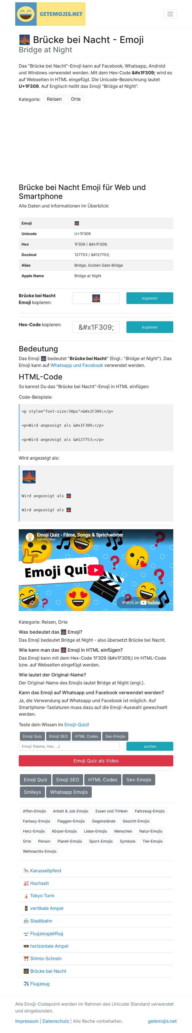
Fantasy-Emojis (36, 821)
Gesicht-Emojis (136, 821)
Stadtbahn (41, 921)
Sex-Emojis (115, 736)
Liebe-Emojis (95, 831)
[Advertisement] (96, 144)
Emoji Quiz (32, 736)
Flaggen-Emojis (71, 821)
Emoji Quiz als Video (96, 761)
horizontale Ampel (49, 946)
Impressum (27, 1021)
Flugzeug (40, 984)
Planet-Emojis (70, 841)
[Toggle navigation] (170, 14)
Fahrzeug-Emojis (150, 811)
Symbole (127, 841)
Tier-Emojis (152, 841)
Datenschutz (55, 1021)
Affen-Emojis (34, 811)
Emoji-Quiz (76, 724)
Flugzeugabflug (46, 933)
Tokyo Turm (42, 895)
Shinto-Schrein (46, 958)
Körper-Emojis (64, 831)
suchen (150, 746)
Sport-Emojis (101, 841)
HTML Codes (86, 736)
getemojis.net (162, 1021)
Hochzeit (39, 883)
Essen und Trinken (112, 811)
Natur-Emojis (150, 831)
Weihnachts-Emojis (39, 851)
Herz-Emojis (34, 831)
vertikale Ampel (46, 908)
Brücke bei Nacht (48, 971)
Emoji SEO (58, 736)
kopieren (150, 298)
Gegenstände (103, 821)
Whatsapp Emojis (69, 792)
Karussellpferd (45, 870)
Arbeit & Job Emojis (70, 811)
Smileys (32, 792)
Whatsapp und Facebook (77, 365)
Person (44, 841)
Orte (76, 99)
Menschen (123, 831)
